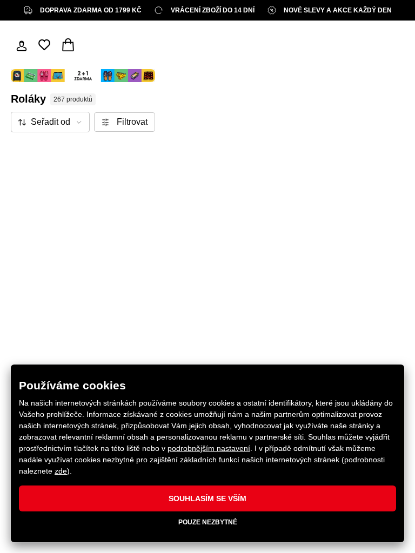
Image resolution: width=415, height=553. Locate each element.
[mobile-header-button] (21, 44)
